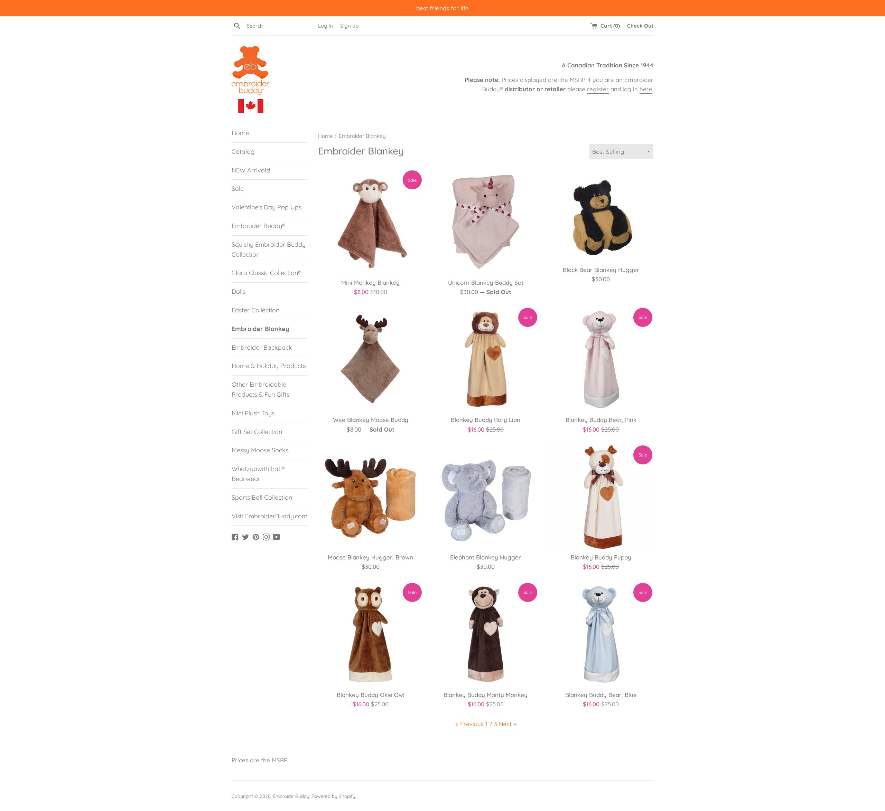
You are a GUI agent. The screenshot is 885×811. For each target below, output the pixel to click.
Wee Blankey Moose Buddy (370, 419)
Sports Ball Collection (262, 497)
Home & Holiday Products (269, 366)
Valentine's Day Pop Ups (266, 207)
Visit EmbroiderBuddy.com (269, 516)
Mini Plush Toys (253, 413)
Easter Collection (255, 310)
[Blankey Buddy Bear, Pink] (601, 359)
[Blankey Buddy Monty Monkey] (485, 634)
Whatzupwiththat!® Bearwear (258, 474)
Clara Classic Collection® (266, 273)
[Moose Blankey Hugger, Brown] (370, 496)
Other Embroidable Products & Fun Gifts (260, 389)
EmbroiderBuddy (291, 796)
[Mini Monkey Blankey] (370, 221)
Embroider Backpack (262, 347)
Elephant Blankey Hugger (485, 557)
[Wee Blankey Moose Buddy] (370, 359)
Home (240, 133)
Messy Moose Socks (260, 450)
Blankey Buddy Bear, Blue (601, 694)
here (646, 89)
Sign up (349, 25)
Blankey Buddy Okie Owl (370, 694)
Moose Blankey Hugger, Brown (370, 557)
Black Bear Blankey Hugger (601, 269)
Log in (325, 25)
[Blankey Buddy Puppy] (601, 496)
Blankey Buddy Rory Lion (485, 419)
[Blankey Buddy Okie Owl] (370, 634)
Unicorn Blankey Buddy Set (485, 282)
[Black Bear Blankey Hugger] (601, 215)
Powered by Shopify (333, 796)
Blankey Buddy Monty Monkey (486, 694)
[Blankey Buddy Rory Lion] (485, 359)
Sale (238, 188)
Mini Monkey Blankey (370, 282)
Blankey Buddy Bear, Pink (601, 419)
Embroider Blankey (260, 329)
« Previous (470, 723)
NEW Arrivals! (251, 170)
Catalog (243, 151)
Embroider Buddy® (259, 226)
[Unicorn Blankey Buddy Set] (485, 221)
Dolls (238, 291)
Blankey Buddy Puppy (601, 557)
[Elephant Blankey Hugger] (485, 496)
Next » (507, 723)
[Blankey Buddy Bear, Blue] (601, 634)
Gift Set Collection (257, 432)
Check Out (640, 25)
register (598, 89)
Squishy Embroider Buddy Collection (269, 249)
